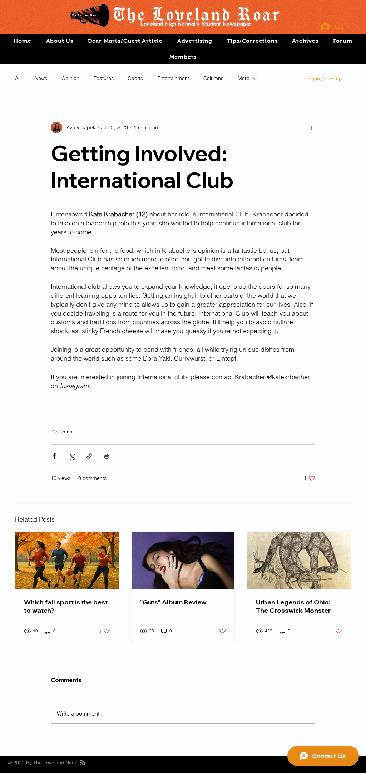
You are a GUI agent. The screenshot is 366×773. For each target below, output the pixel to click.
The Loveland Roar (196, 13)
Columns (213, 78)
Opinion (70, 78)
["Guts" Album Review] (183, 560)
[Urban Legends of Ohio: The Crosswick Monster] (299, 560)
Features (104, 78)
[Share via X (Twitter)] (71, 456)
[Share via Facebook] (54, 456)
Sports (135, 78)
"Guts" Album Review (173, 602)
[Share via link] (89, 456)
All (17, 78)
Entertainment (173, 78)
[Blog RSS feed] (82, 763)
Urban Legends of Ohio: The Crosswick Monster (293, 606)
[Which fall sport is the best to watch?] (67, 560)
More (243, 78)
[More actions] (311, 127)
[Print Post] (106, 456)
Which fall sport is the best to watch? (66, 606)
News (41, 78)
